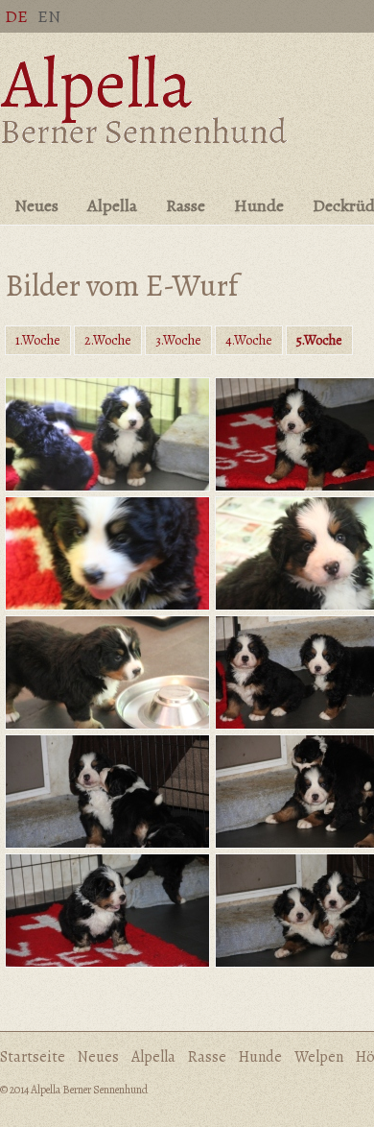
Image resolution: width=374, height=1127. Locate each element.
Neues (36, 205)
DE (16, 16)
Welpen (318, 1056)
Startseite (32, 1056)
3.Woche (178, 340)
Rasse (185, 205)
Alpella (112, 205)
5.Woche (319, 340)
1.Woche (37, 340)
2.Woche (107, 340)
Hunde (259, 205)
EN (48, 16)
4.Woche (248, 340)
